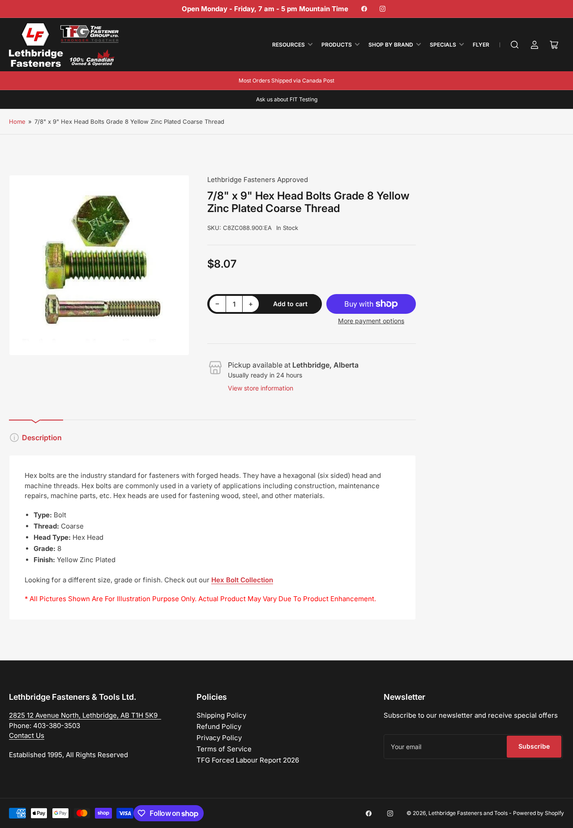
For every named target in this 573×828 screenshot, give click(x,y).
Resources (288, 44)
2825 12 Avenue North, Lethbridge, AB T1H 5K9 (85, 715)
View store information (260, 388)
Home (17, 121)
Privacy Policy (219, 737)
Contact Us (26, 735)
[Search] (515, 45)
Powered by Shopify (538, 813)
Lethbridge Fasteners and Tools (468, 813)
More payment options (371, 321)
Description (42, 437)
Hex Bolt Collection (242, 580)
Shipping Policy (221, 715)
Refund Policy (219, 726)
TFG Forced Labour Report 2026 (248, 760)
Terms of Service (224, 749)
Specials (443, 44)
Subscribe (534, 746)
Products (336, 44)
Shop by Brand (390, 44)
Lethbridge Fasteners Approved (257, 179)
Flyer (481, 44)
